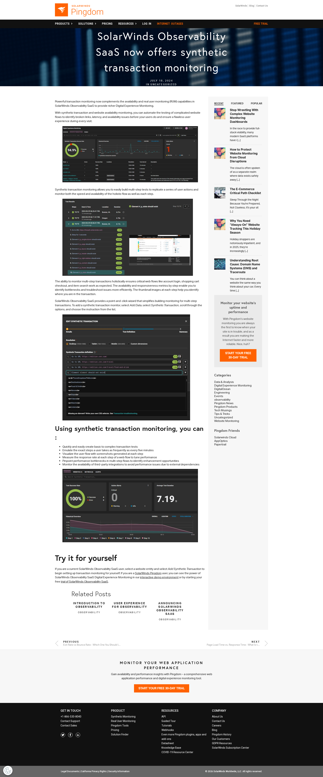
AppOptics (221, 441)
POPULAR (256, 103)
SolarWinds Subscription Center (230, 747)
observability (222, 399)
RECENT (219, 103)
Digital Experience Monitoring (233, 385)
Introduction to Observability (89, 605)
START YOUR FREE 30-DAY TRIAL (238, 355)
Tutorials (167, 725)
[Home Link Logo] (79, 12)
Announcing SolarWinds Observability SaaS (170, 608)
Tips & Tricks (222, 414)
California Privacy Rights (94, 771)
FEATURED (237, 103)
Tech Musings (223, 410)
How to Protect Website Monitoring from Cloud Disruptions (244, 155)
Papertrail (220, 444)
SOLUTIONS (86, 23)
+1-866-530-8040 (71, 716)
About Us (217, 716)
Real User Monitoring (123, 721)
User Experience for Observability (129, 605)
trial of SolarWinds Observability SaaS (84, 581)
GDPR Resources (222, 743)
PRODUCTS (63, 23)
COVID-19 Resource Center (177, 752)
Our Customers (221, 738)
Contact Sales (69, 725)
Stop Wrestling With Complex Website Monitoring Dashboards (244, 116)
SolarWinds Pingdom (148, 573)
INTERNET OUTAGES (170, 23)
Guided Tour (169, 721)
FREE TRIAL (261, 23)
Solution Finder (120, 734)
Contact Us (262, 5)
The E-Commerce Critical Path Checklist (245, 191)
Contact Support (70, 721)
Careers (216, 725)
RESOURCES (126, 23)
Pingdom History (221, 734)
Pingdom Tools (120, 725)
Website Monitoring (226, 421)
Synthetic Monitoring (123, 716)
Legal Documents (70, 771)
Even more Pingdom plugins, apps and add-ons (184, 736)
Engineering (222, 392)
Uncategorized (223, 417)
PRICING (107, 23)
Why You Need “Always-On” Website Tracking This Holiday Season (245, 226)
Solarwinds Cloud (225, 437)
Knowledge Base (171, 747)
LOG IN (146, 23)
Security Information (119, 771)
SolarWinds (241, 5)
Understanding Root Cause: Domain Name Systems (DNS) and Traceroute (245, 266)
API (164, 716)
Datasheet (168, 743)
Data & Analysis (224, 382)
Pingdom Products (226, 406)
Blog (251, 5)
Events (218, 396)
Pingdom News (223, 403)
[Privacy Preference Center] (8, 770)
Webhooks (168, 729)
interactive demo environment (159, 577)
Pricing (115, 729)
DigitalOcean (222, 389)
